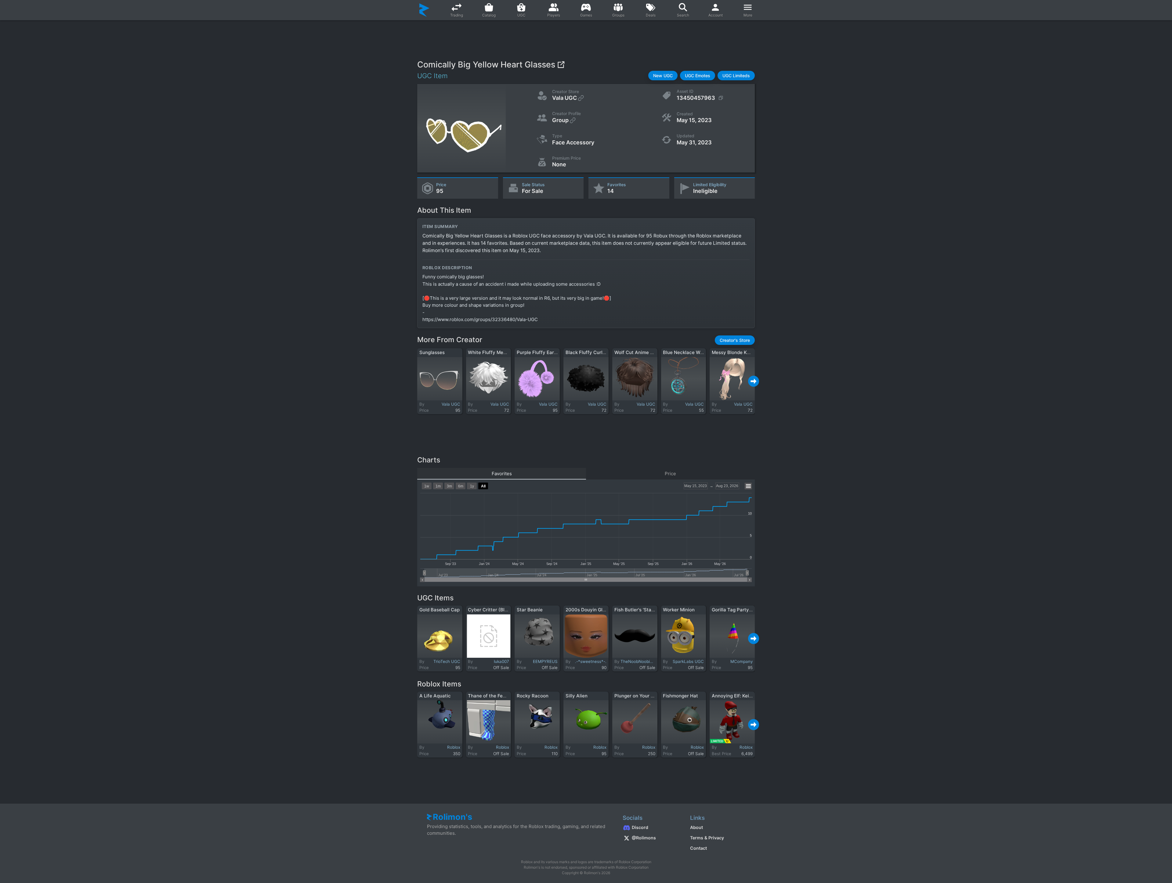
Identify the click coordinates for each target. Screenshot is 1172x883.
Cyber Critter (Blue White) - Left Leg (508, 610)
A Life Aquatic (435, 696)
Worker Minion (679, 610)
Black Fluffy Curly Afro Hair (596, 352)
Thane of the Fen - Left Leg (498, 696)
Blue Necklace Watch (686, 352)
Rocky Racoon (532, 696)
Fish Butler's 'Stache (637, 610)
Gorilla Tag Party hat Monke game (749, 610)
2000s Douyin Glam (587, 610)
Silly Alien (577, 696)
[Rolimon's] (424, 10)
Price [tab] (670, 473)
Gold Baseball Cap (439, 610)
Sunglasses (432, 352)
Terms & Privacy (707, 837)
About (696, 827)
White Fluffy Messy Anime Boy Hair (507, 352)
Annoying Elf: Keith (733, 696)
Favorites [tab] (502, 473)
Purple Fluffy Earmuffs (542, 352)
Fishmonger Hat (680, 696)
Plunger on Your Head (638, 696)
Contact (698, 848)
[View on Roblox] (561, 64)
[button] (663, 75)
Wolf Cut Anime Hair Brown (644, 352)
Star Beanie (530, 610)
